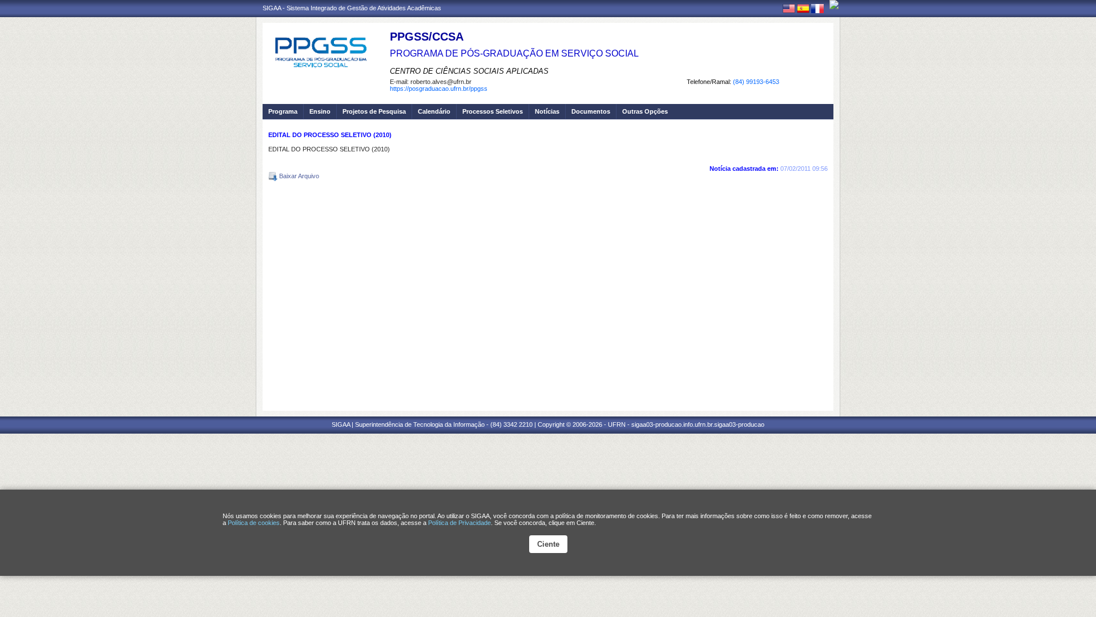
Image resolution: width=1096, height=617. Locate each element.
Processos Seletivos (492, 111)
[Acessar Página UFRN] (834, 4)
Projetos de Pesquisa (374, 111)
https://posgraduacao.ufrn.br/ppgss (438, 88)
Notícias (547, 111)
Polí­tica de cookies (254, 522)
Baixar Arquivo (298, 176)
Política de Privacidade (459, 522)
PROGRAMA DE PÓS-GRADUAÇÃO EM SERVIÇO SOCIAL (514, 53)
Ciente (548, 544)
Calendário (434, 111)
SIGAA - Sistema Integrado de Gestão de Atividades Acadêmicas (352, 8)
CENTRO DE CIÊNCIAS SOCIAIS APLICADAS (469, 71)
